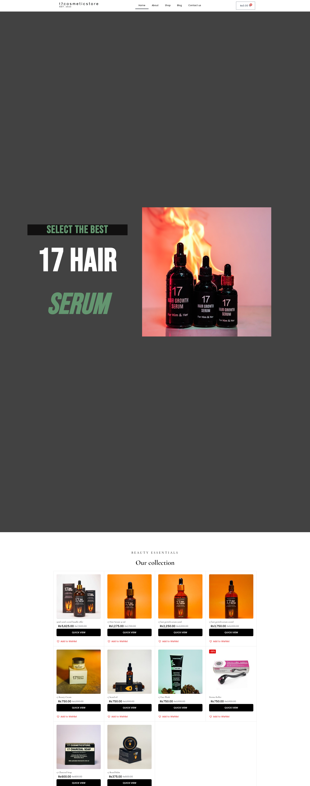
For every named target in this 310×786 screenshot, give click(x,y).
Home (142, 5)
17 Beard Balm (113, 772)
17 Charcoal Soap (64, 772)
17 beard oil (112, 697)
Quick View (78, 632)
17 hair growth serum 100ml (221, 622)
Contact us (194, 5)
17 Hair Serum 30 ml (116, 622)
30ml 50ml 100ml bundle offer (70, 622)
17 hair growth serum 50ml (170, 622)
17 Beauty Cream (64, 697)
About (155, 5)
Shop (168, 5)
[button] (67, 641)
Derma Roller (215, 697)
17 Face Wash (164, 697)
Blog (179, 5)
